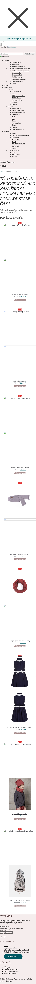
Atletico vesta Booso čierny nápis (20, 900)
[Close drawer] (1, 44)
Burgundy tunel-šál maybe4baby (20, 641)
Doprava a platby (10, 948)
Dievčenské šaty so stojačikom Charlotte (20, 727)
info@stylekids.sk (6, 933)
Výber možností (20, 300)
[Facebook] (4, 937)
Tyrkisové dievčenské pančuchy (20, 467)
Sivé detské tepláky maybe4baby (20, 554)
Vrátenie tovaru (14, 956)
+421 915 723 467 (6, 931)
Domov (2, 171)
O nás (6, 946)
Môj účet (3, 166)
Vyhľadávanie (29, 54)
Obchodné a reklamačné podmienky (17, 950)
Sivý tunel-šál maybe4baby (20, 814)
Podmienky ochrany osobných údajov (17, 952)
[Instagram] (1, 937)
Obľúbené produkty (8, 162)
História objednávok (11, 971)
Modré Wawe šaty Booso (20, 294)
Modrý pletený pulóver (20, 381)
